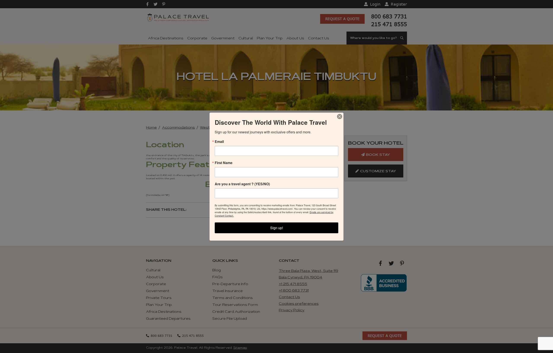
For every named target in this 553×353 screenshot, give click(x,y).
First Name (223, 163)
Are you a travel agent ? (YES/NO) (242, 184)
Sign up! (276, 227)
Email (219, 141)
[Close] (339, 116)
